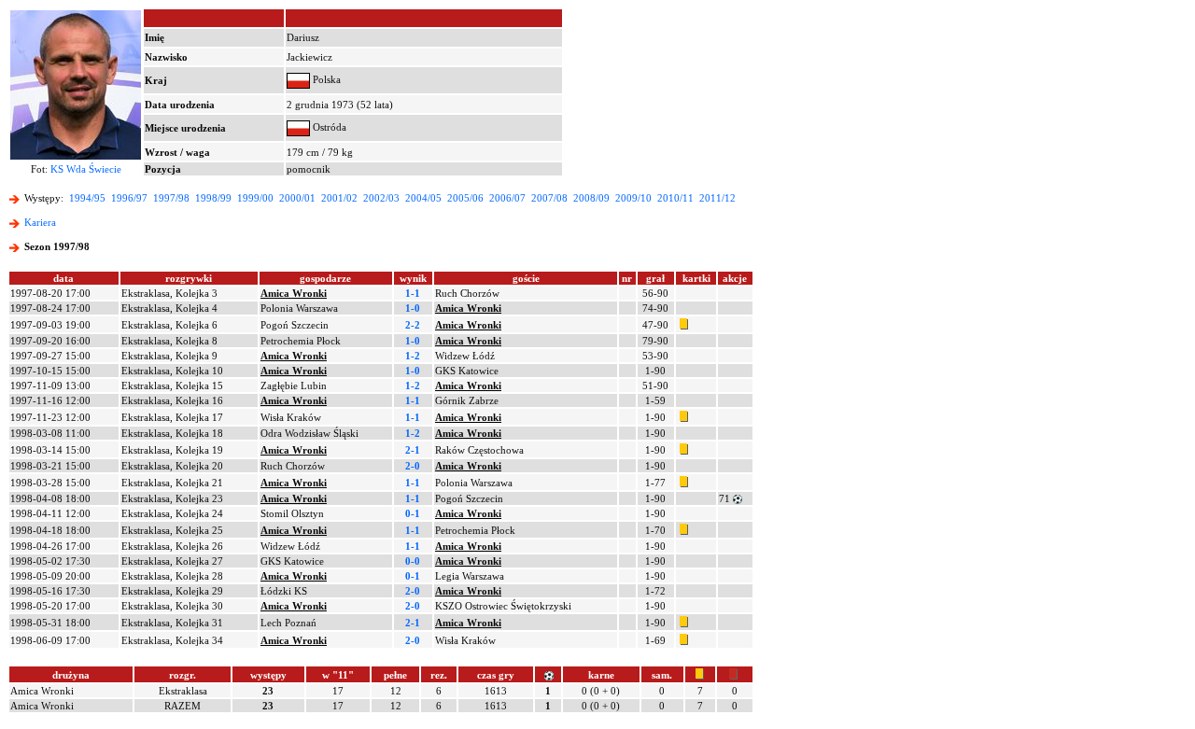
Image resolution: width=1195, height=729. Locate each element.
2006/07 (507, 197)
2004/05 (423, 197)
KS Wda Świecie (85, 169)
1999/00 (255, 197)
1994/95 (87, 197)
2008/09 (591, 197)
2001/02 (339, 197)
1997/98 (171, 197)
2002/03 (381, 197)
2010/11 (675, 197)
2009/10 (633, 197)
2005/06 (465, 197)
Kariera (40, 222)
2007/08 (549, 197)
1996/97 (129, 197)
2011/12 (717, 197)
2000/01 (297, 197)
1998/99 (213, 197)
